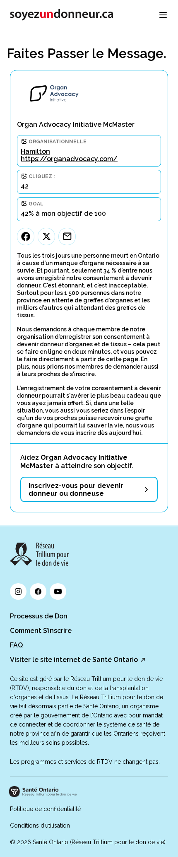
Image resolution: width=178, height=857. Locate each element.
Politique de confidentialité (45, 809)
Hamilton (35, 151)
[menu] (163, 15)
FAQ (16, 645)
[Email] (67, 236)
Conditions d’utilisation (40, 825)
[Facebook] (25, 236)
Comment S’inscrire (41, 631)
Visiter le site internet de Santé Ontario (74, 660)
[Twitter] (46, 236)
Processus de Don (38, 616)
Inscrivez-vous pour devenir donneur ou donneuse (76, 489)
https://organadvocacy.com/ (69, 159)
